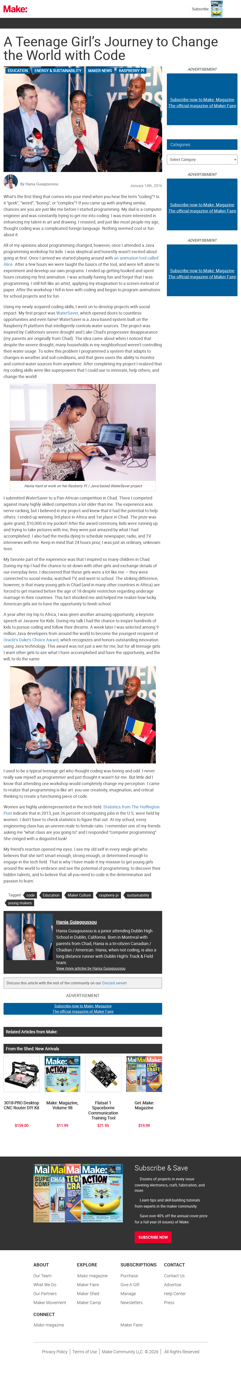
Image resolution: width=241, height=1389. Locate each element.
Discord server (114, 983)
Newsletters (131, 1302)
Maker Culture (79, 895)
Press (169, 1302)
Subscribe (200, 9)
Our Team (42, 1275)
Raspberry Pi (131, 70)
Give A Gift (130, 1284)
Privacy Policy (55, 1351)
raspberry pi (109, 895)
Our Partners (45, 1293)
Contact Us (174, 1275)
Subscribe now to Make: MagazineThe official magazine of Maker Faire (82, 1008)
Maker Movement (49, 1302)
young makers (20, 903)
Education (18, 70)
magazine (92, 1275)
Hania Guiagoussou (76, 922)
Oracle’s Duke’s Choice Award (31, 640)
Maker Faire (88, 1284)
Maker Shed (88, 1293)
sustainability (138, 895)
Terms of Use (84, 1351)
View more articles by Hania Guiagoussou (90, 968)
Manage (128, 1293)
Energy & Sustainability (58, 70)
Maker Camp (89, 1302)
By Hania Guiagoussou (39, 184)
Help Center (175, 1293)
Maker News (100, 70)
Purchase (129, 1275)
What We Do (44, 1284)
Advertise (172, 1284)
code (31, 895)
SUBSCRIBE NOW (153, 1237)
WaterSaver (67, 313)
